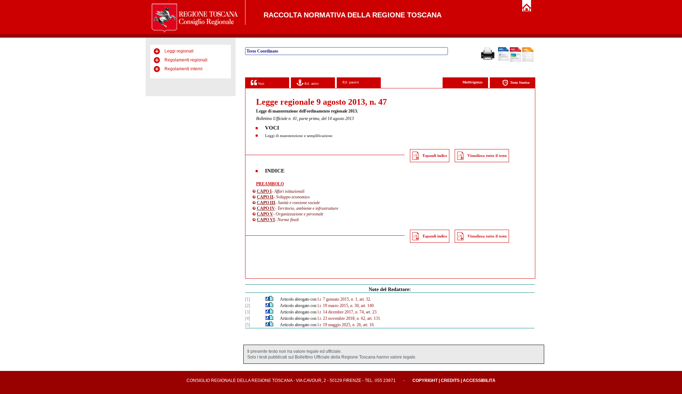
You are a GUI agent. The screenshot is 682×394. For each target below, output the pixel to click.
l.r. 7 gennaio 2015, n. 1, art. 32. (344, 299)
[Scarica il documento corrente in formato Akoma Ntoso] (528, 60)
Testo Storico (520, 82)
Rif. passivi (350, 82)
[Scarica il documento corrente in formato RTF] (503, 59)
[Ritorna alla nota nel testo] (267, 299)
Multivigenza (472, 82)
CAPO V (265, 214)
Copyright (425, 380)
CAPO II (265, 197)
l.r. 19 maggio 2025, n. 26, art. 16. (346, 324)
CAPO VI (266, 219)
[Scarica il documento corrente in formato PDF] (515, 60)
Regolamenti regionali (185, 60)
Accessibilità (479, 380)
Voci (260, 84)
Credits (450, 380)
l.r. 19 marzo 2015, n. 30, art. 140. (346, 305)
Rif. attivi (311, 84)
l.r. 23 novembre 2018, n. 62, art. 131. (349, 318)
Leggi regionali (179, 51)
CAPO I (264, 191)
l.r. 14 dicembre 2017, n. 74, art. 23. (348, 312)
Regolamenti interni (183, 68)
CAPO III (266, 202)
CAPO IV (266, 208)
